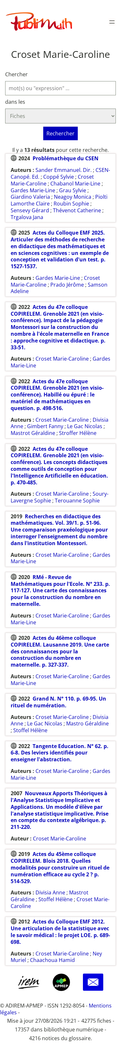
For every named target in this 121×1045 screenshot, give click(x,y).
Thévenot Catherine (77, 210)
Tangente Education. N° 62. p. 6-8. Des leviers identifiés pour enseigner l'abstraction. (59, 753)
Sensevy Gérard (30, 210)
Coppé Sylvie (58, 176)
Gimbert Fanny (45, 426)
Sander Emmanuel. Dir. (63, 170)
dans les (15, 102)
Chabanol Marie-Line (75, 183)
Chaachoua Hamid (52, 960)
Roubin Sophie (71, 203)
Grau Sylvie (72, 190)
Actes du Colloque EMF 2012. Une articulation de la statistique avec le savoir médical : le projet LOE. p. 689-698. (60, 931)
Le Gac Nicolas (84, 426)
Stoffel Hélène (30, 730)
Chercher (16, 74)
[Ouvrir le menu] (112, 22)
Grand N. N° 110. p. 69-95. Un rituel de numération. (58, 702)
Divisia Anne (50, 892)
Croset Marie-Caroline (62, 358)
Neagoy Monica (72, 196)
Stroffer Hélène (77, 433)
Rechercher (60, 133)
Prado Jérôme (67, 284)
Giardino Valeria (30, 196)
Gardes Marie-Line (33, 190)
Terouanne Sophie (77, 500)
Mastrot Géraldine (33, 433)
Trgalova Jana (27, 217)
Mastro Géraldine (87, 723)
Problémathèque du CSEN (65, 158)
